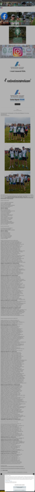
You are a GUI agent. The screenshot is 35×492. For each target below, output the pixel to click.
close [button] (33, 475)
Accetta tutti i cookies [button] (20, 490)
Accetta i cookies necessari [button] (19, 487)
